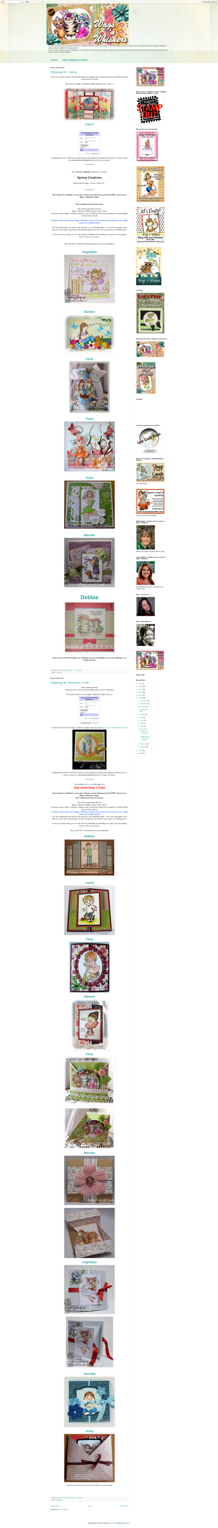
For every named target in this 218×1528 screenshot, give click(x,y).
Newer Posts (55, 1506)
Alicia (125, 728)
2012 (140, 695)
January (143, 747)
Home (54, 60)
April (142, 726)
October (143, 707)
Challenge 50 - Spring (63, 72)
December (144, 701)
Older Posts (124, 1506)
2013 (140, 692)
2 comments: (79, 1497)
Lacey (89, 882)
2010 (140, 750)
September (144, 710)
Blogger (127, 1523)
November (144, 704)
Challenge (59, 672)
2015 (140, 686)
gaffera (113, 1523)
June (142, 720)
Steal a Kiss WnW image (111, 728)
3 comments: (78, 670)
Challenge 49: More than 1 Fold (69, 682)
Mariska (89, 535)
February (143, 744)
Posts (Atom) (64, 1509)
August (142, 714)
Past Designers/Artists (75, 60)
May (141, 723)
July (141, 717)
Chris (89, 1054)
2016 (140, 683)
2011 (140, 698)
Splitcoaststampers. (92, 237)
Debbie (87, 784)
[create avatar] (148, 285)
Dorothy (95, 723)
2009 (140, 753)
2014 (140, 689)
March (142, 729)
